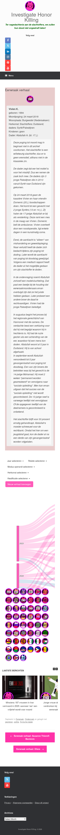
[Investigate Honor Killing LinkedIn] (8, 51)
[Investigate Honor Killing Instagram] (8, 57)
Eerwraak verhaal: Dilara (30, 748)
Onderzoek (29, 719)
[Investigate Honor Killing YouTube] (8, 68)
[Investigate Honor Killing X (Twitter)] (8, 46)
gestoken (9, 721)
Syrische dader (26, 721)
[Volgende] (56, 669)
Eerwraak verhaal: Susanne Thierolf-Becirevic (30, 737)
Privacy (7, 802)
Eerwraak (20, 719)
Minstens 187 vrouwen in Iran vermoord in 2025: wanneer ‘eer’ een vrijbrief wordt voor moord (20, 706)
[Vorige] (54, 669)
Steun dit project (42, 802)
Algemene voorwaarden (23, 802)
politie (16, 721)
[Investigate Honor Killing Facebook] (8, 40)
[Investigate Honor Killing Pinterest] (8, 62)
